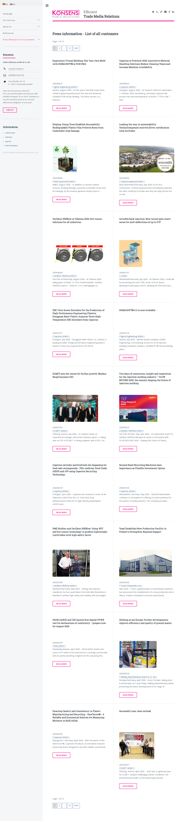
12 (70, 48)
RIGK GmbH (59, 645)
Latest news (10, 133)
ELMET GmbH (60, 430)
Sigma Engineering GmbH (65, 86)
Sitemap (8, 137)
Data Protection (11, 145)
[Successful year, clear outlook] (146, 745)
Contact (10, 110)
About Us (7, 26)
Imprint (8, 141)
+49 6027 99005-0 (16, 69)
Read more (61, 108)
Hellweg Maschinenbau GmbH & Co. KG (138, 676)
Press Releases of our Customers (19, 39)
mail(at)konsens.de (16, 75)
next (76, 48)
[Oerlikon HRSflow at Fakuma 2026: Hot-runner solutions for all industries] (80, 253)
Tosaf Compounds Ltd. (131, 585)
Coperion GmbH (127, 86)
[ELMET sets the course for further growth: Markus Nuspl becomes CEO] (80, 408)
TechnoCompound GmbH (132, 181)
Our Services (9, 20)
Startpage (7, 14)
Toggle (47, 5)
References (8, 33)
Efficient (101, 14)
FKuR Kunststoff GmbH (64, 181)
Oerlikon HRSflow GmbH (65, 275)
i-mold (123, 275)
